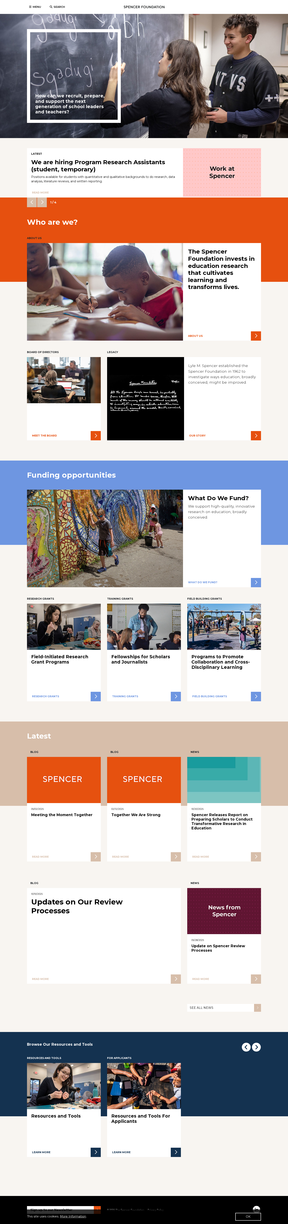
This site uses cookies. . (57, 1216)
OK (248, 1217)
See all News (201, 1008)
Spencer (144, 7)
